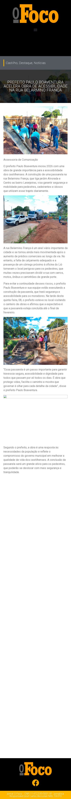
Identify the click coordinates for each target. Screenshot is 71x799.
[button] (35, 30)
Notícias (40, 63)
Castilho (12, 63)
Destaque (25, 63)
